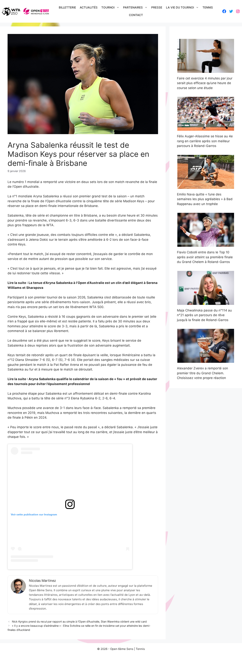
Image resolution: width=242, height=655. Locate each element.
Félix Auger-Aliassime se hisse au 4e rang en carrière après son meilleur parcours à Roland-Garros (205, 141)
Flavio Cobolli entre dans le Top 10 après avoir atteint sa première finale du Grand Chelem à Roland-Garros (205, 257)
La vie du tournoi (180, 7)
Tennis (207, 7)
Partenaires (133, 7)
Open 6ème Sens (121, 649)
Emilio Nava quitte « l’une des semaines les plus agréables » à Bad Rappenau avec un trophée (205, 199)
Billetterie (67, 7)
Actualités (89, 7)
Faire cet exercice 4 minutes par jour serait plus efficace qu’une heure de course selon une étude (204, 83)
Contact (136, 15)
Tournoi (108, 7)
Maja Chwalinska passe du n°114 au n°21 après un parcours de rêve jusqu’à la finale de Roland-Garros (204, 315)
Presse (156, 7)
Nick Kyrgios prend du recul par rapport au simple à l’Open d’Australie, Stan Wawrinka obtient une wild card (79, 621)
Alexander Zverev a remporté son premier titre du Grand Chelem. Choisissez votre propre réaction (202, 373)
